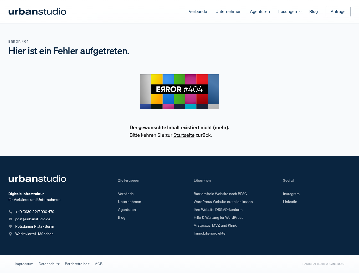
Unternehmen (129, 201)
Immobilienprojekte (209, 233)
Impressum (24, 263)
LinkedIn (290, 201)
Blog (121, 217)
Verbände (126, 193)
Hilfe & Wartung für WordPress (218, 217)
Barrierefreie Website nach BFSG (220, 193)
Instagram (291, 193)
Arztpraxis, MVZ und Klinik (215, 225)
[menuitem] (198, 11)
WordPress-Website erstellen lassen (223, 201)
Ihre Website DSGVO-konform (218, 209)
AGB (98, 263)
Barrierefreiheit (77, 263)
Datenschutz (49, 263)
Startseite (183, 135)
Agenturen (127, 209)
